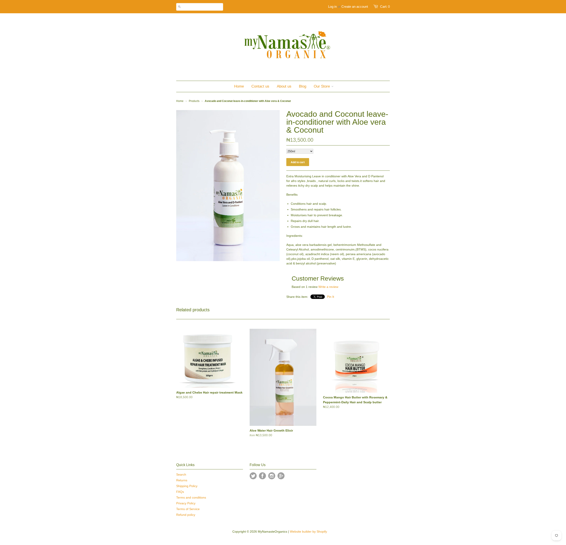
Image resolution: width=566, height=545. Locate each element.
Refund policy (185, 514)
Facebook (262, 475)
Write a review (328, 287)
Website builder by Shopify (308, 531)
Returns (181, 480)
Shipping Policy (186, 486)
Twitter (253, 475)
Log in (332, 6)
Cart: (385, 6)
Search (181, 474)
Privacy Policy (185, 503)
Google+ (281, 475)
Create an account (354, 6)
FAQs (180, 491)
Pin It (330, 296)
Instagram (271, 475)
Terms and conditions (191, 497)
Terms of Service (188, 509)
